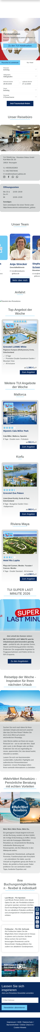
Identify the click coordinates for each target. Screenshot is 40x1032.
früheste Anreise (8, 81)
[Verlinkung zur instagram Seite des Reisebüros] (4, 177)
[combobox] (20, 69)
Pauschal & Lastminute (10, 62)
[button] (10, 83)
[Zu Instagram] (37, 913)
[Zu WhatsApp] (37, 922)
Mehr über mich (19, 280)
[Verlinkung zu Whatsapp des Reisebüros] (13, 177)
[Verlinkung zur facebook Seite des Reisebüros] (8, 177)
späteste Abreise (27, 81)
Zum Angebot (28, 447)
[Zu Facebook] (37, 917)
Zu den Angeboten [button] (19, 661)
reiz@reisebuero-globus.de (15, 174)
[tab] (10, 62)
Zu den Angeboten (20, 45)
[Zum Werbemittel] (37, 909)
